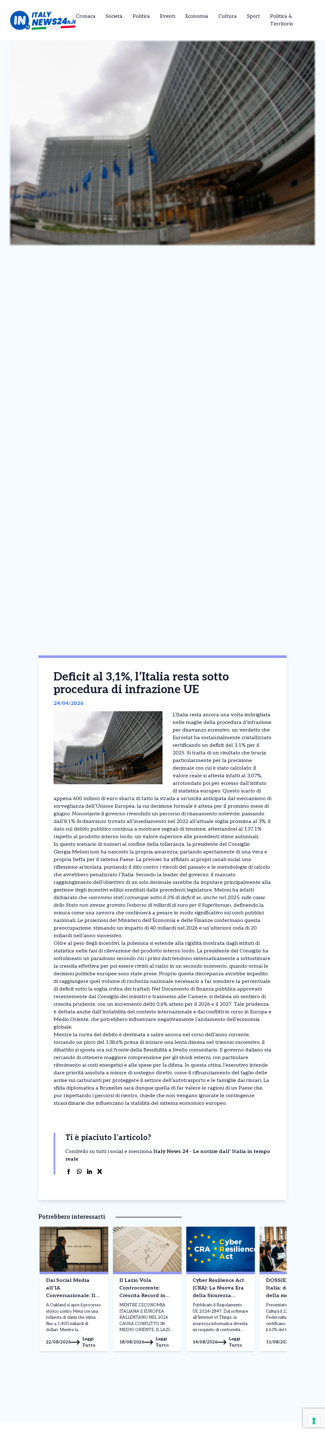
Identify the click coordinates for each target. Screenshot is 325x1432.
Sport (253, 16)
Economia (196, 16)
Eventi (167, 16)
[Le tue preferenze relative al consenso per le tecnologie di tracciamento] (314, 1421)
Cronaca (86, 16)
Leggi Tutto (89, 1342)
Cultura (227, 16)
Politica (141, 16)
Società (114, 16)
